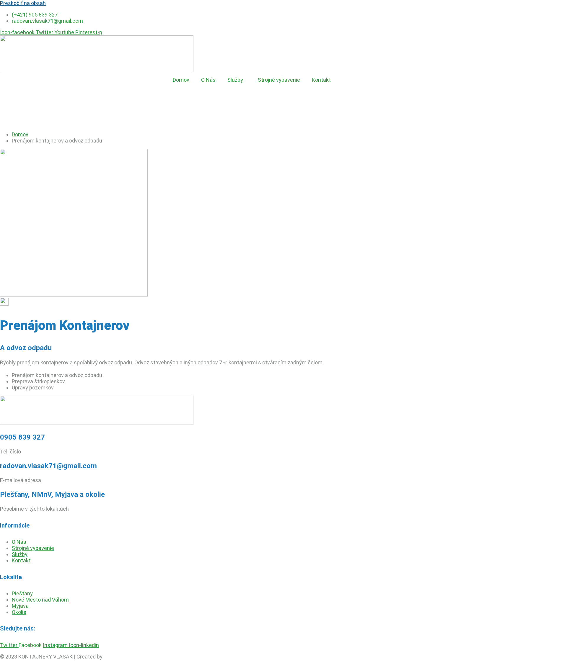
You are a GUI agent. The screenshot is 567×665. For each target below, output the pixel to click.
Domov (181, 80)
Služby (235, 80)
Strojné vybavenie (279, 80)
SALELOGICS (119, 656)
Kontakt (321, 80)
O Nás (208, 80)
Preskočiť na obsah (23, 3)
